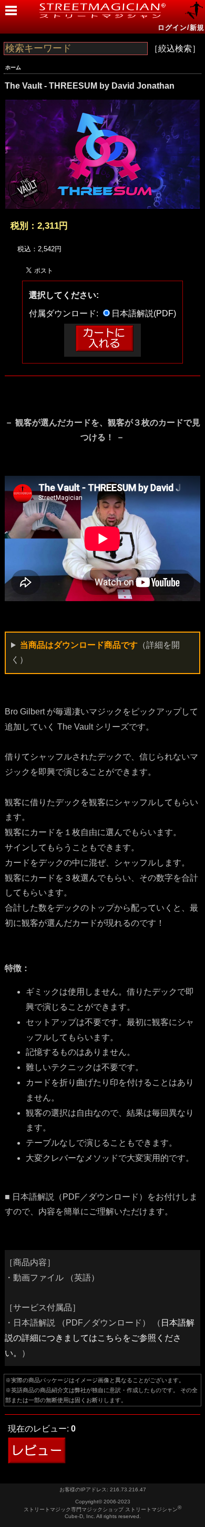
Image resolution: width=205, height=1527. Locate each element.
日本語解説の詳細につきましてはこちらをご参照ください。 (99, 1338)
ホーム (13, 67)
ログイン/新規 (181, 27)
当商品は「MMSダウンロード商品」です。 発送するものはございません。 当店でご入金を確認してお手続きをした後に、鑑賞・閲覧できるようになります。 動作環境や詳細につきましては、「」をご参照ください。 (101, 654)
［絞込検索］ (175, 48)
